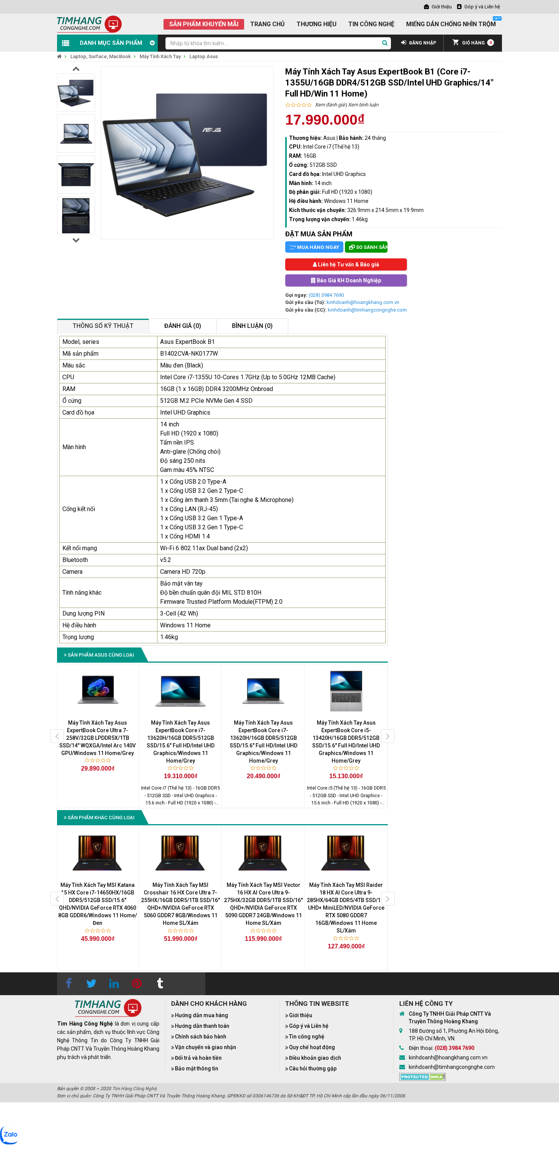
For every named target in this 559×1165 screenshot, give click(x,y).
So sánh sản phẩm (371, 247)
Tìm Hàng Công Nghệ (134, 1088)
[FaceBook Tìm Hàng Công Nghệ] (68, 983)
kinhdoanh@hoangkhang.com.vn (363, 302)
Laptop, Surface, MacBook (100, 56)
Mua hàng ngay (317, 247)
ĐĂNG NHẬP (422, 43)
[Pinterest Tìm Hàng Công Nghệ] (137, 983)
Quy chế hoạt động (312, 1047)
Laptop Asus (203, 56)
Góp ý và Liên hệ (309, 1026)
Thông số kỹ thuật (103, 325)
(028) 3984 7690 (326, 295)
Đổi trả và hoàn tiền (198, 1058)
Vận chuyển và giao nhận (205, 1047)
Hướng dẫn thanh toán (202, 1026)
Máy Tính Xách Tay (160, 56)
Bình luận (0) (252, 325)
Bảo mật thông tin (196, 1068)
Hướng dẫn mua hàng (201, 1015)
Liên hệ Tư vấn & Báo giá (348, 264)
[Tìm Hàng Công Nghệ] (89, 24)
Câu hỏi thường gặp (313, 1068)
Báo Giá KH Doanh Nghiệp (348, 280)
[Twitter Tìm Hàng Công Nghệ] (91, 983)
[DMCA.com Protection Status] (422, 1076)
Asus (329, 138)
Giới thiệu (300, 1015)
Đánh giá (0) (182, 325)
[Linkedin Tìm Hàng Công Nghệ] (114, 983)
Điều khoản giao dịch (315, 1058)
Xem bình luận (363, 105)
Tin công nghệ (306, 1037)
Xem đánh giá (330, 105)
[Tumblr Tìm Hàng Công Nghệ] (159, 983)
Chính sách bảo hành (200, 1037)
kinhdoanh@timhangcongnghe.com (367, 310)
